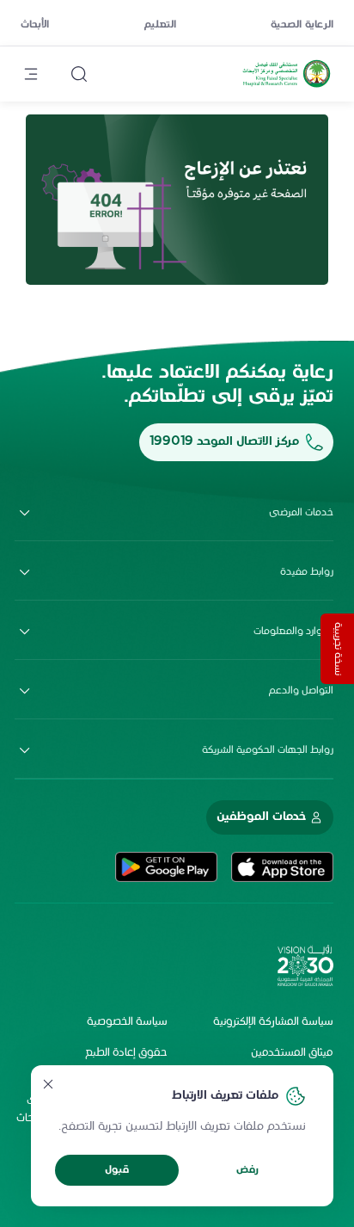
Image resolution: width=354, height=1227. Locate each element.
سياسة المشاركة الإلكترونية (273, 1022)
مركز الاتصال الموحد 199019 (224, 442)
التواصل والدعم (301, 691)
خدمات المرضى (301, 513)
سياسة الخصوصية (127, 1022)
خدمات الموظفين (261, 817)
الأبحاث (35, 25)
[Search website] (79, 74)
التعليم (160, 25)
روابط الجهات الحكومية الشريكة (267, 750)
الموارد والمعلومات (293, 631)
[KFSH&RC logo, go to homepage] (286, 87)
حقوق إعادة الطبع (126, 1053)
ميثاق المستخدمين (292, 1053)
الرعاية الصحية (302, 25)
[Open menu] (31, 74)
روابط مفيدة (306, 572)
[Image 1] (177, 199)
